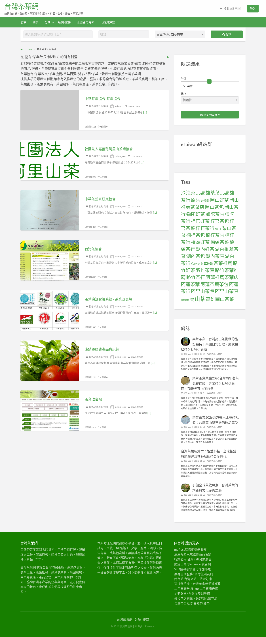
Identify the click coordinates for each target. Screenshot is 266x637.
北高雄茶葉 (208, 193)
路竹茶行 (195, 277)
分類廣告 (205, 559)
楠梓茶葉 (215, 235)
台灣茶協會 (93, 249)
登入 (253, 8)
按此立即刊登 (232, 8)
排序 (183, 93)
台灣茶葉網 (21, 6)
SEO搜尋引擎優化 (186, 569)
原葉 (195, 200)
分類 (47, 22)
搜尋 (228, 34)
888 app (187, 354)
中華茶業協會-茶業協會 (102, 99)
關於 (36, 22)
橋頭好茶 (200, 242)
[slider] (209, 81)
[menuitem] (230, 9)
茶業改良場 (93, 399)
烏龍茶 (195, 264)
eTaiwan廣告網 (200, 564)
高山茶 (197, 299)
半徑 (183, 78)
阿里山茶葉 (226, 291)
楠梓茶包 (195, 235)
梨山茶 (218, 229)
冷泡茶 (188, 193)
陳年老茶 (185, 300)
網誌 (146, 619)
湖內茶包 (195, 256)
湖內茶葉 (215, 256)
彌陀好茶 (195, 214)
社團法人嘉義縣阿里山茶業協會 (109, 149)
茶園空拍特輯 (85, 22)
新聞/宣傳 (64, 22)
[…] (145, 112)
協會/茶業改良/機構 (98, 106)
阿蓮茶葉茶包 (214, 284)
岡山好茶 (219, 200)
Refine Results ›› (210, 114)
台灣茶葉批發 (183, 603)
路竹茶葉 (205, 270)
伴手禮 (209, 584)
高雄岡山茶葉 (220, 299)
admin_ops (120, 156)
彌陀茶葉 (215, 214)
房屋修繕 (180, 554)
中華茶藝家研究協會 (100, 199)
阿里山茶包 (202, 291)
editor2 (119, 106)
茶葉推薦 (223, 263)
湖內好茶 (205, 249)
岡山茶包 (214, 207)
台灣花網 (211, 599)
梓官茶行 (205, 228)
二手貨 (204, 589)
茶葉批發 (207, 264)
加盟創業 (201, 594)
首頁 (24, 22)
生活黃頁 (207, 574)
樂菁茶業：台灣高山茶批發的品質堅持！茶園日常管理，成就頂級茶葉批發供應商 (209, 344)
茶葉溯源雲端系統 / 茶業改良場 (108, 299)
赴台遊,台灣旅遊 (185, 579)
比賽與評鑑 (107, 22)
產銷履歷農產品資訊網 (102, 349)
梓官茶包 (219, 221)
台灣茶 (205, 200)
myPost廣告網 (184, 549)
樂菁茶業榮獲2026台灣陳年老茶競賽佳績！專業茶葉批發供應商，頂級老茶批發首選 (210, 383)
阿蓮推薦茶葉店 (222, 277)
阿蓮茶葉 (190, 284)
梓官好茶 (200, 221)
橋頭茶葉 (219, 242)
